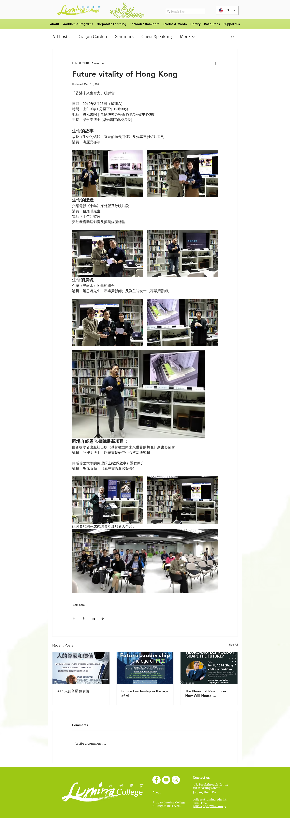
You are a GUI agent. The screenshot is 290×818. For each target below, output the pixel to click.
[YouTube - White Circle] (166, 780)
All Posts (60, 36)
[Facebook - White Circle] (156, 780)
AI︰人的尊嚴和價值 (73, 691)
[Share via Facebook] (74, 618)
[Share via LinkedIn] (93, 618)
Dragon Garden (92, 36)
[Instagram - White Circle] (176, 780)
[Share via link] (103, 618)
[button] (233, 36)
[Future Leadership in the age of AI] (145, 668)
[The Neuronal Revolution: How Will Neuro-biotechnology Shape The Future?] (209, 668)
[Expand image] (107, 173)
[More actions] (215, 63)
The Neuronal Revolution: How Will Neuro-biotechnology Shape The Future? (206, 693)
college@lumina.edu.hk (209, 799)
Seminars (124, 36)
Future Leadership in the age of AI (144, 693)
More (185, 36)
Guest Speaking (156, 36)
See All (233, 644)
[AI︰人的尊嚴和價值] (80, 668)
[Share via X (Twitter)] (83, 618)
